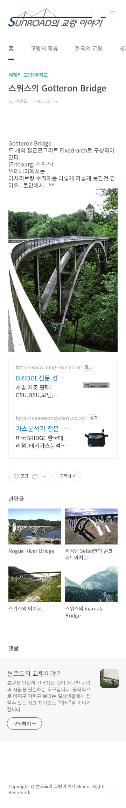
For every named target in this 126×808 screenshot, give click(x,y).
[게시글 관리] (43, 476)
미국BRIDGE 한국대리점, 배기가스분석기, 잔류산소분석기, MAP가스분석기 (41, 441)
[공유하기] (34, 476)
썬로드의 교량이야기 (34, 673)
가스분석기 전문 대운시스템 (41, 428)
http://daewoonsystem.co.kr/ (51, 418)
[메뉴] (112, 13)
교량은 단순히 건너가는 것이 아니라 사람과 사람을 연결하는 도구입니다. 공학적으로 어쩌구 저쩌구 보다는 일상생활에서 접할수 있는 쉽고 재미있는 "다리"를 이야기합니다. (49, 696)
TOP (112, 789)
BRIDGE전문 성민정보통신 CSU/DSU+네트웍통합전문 (40, 377)
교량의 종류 (44, 48)
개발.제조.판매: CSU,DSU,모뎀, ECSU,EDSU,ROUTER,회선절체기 (42, 391)
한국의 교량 (89, 48)
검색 (96, 14)
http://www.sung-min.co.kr (48, 367)
